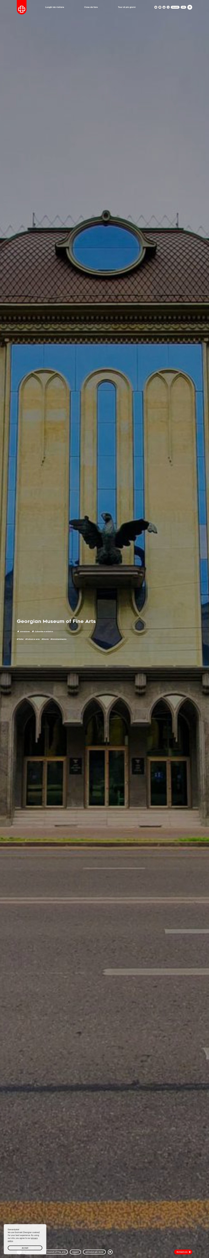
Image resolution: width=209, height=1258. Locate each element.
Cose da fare (91, 7)
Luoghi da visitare (54, 7)
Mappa (75, 1252)
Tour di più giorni (127, 7)
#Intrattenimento (59, 639)
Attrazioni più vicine (94, 1252)
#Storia (45, 639)
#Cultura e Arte (32, 639)
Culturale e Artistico (43, 631)
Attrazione (25, 631)
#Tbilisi (20, 639)
